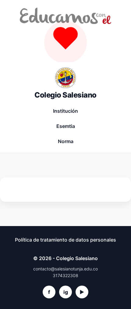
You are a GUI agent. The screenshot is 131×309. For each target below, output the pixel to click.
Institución (65, 111)
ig (65, 292)
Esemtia (65, 126)
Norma (65, 141)
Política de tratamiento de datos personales (65, 240)
